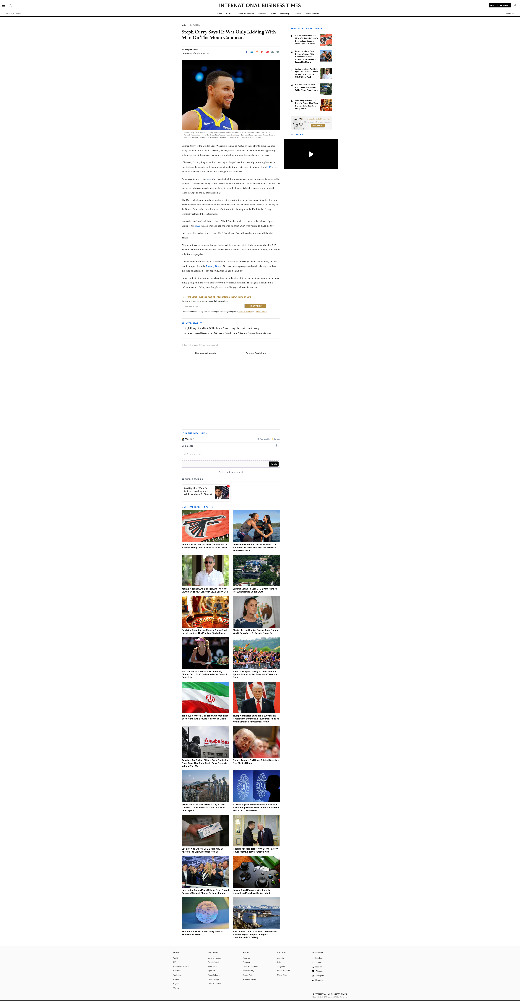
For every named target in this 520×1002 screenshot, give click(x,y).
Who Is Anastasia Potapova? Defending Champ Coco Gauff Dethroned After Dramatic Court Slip (205, 674)
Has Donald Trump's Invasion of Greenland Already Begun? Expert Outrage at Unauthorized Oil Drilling (255, 934)
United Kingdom (283, 971)
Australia (280, 958)
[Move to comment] (277, 51)
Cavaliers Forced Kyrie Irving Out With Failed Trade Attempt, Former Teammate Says (227, 333)
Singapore (281, 967)
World (219, 13)
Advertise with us (249, 979)
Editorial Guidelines (256, 353)
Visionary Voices (214, 958)
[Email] (272, 51)
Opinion (297, 13)
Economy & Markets (245, 13)
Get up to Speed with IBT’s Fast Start (315, 119)
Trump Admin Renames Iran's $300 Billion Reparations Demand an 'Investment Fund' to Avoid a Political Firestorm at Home (256, 719)
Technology (285, 13)
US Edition (510, 14)
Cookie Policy (248, 975)
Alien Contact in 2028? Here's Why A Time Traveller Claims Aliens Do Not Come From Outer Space (203, 807)
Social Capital (213, 962)
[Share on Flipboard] (262, 51)
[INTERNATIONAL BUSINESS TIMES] (260, 5)
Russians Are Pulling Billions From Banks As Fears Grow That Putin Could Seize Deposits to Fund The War (205, 763)
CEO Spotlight (213, 979)
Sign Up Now (317, 125)
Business (262, 13)
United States (282, 975)
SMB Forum (212, 967)
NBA (197, 225)
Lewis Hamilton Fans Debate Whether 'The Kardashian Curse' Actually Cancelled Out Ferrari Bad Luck (254, 547)
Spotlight (211, 971)
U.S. (211, 13)
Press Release (214, 975)
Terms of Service (245, 312)
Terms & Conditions (250, 967)
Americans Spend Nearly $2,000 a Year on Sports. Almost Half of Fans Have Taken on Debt (255, 674)
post (209, 178)
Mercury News (213, 266)
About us (246, 958)
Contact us (247, 962)
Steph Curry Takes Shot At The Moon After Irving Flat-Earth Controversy (221, 328)
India (279, 962)
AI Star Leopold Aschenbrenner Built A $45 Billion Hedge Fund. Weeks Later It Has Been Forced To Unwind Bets (256, 807)
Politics (229, 13)
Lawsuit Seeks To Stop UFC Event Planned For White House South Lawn (306, 87)
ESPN (269, 166)
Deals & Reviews (312, 13)
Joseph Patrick (191, 49)
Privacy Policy (261, 312)
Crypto (273, 13)
